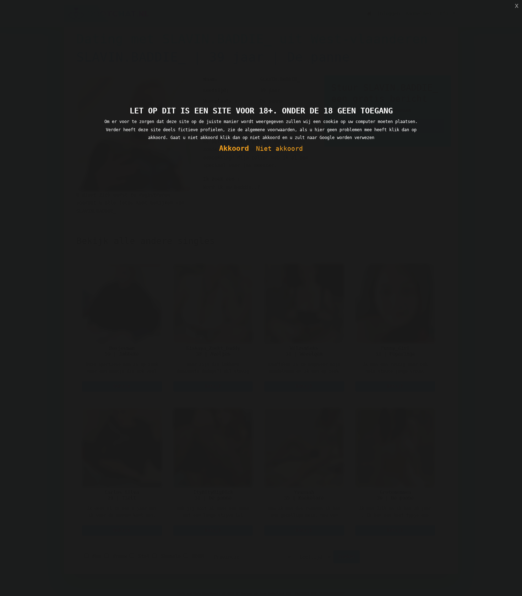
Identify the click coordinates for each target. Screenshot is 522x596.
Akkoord (234, 148)
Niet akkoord (279, 148)
